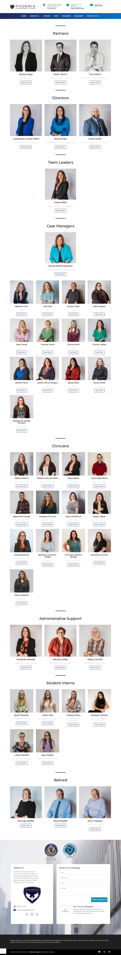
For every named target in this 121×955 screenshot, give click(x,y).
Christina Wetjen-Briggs (73, 556)
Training (66, 16)
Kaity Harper (99, 306)
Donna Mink (73, 344)
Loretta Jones (47, 344)
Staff (56, 16)
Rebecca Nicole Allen (47, 478)
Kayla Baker (73, 478)
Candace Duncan (47, 516)
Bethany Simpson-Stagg (47, 556)
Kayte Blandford (99, 478)
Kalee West (60, 202)
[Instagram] (37, 914)
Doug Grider (73, 306)
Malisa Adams (22, 478)
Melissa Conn (21, 306)
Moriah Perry (21, 383)
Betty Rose (73, 383)
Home (23, 16)
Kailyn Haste (99, 516)
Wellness (78, 16)
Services (34, 16)
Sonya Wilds (99, 383)
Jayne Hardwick (73, 516)
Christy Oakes (99, 344)
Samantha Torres (99, 555)
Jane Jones (21, 344)
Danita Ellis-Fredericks (60, 266)
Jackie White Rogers (47, 383)
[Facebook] (27, 914)
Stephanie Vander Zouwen (22, 422)
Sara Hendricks (21, 555)
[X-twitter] (32, 914)
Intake (47, 16)
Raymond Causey (21, 516)
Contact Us (92, 16)
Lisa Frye (47, 306)
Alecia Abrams (21, 595)
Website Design (34, 952)
